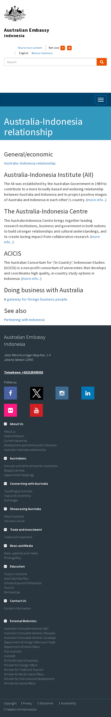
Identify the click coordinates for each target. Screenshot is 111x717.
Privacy (27, 703)
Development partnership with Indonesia (30, 445)
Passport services (14, 470)
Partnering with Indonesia (24, 319)
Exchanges (11, 500)
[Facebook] (10, 393)
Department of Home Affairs (22, 647)
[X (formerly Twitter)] (36, 393)
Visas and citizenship (17, 496)
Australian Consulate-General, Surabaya (30, 638)
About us (9, 431)
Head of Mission (14, 436)
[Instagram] (62, 393)
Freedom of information (21, 709)
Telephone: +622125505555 (23, 372)
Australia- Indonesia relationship (30, 163)
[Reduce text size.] (62, 48)
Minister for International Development (29, 679)
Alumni (9, 588)
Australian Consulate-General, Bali (26, 628)
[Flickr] (10, 410)
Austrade (9, 656)
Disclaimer (46, 703)
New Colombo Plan (16, 578)
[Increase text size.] (69, 48)
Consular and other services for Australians (31, 466)
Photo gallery (12, 558)
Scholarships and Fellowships (22, 583)
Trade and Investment (18, 537)
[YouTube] (36, 410)
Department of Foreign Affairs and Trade (29, 642)
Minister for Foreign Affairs (20, 665)
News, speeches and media (21, 553)
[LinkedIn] (87, 393)
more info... (96, 199)
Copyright (10, 703)
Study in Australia (15, 574)
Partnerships (12, 592)
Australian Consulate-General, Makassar (30, 633)
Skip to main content (30, 47)
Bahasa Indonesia (42, 53)
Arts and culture (14, 521)
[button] (13, 424)
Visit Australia (13, 651)
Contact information (17, 608)
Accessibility (68, 703)
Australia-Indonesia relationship (25, 450)
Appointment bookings (19, 475)
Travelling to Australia (18, 491)
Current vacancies (15, 440)
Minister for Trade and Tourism (24, 670)
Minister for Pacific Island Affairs (24, 674)
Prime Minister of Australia (21, 660)
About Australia (14, 516)
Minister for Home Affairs (20, 683)
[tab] (55, 424)
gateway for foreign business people (37, 299)
